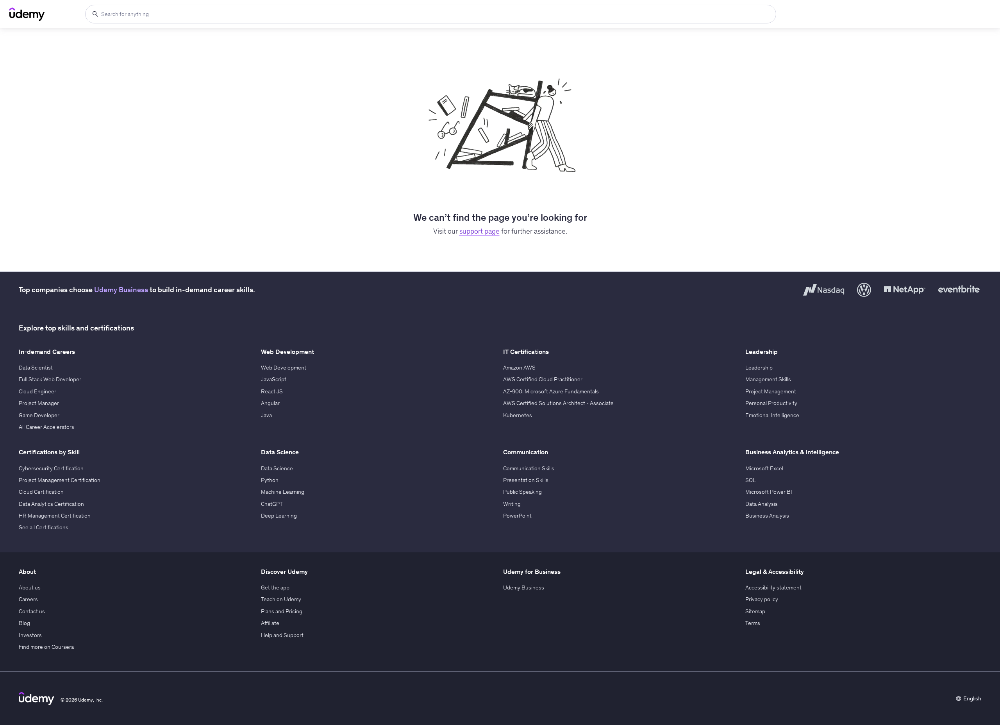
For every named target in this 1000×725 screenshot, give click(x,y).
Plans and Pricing (281, 611)
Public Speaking (522, 491)
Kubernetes (517, 415)
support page (479, 231)
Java (266, 415)
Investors (30, 635)
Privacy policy (761, 599)
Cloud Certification (41, 491)
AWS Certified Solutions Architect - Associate (558, 403)
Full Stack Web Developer (50, 379)
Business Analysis (767, 515)
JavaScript (273, 379)
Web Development (283, 367)
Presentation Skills (525, 480)
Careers (28, 599)
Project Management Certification (59, 480)
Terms (752, 623)
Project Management (770, 391)
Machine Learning (282, 491)
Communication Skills (528, 468)
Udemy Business (121, 289)
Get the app (275, 587)
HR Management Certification (55, 515)
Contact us (32, 611)
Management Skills (768, 379)
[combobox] (430, 14)
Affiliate (270, 623)
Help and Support (282, 635)
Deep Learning (279, 515)
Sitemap (755, 611)
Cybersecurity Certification (51, 468)
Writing (512, 503)
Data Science (277, 468)
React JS (272, 391)
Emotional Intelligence (772, 415)
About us (30, 587)
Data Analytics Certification (51, 503)
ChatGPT (272, 503)
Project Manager (39, 403)
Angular (270, 403)
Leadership (759, 367)
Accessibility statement (773, 587)
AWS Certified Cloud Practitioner (542, 379)
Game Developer (39, 415)
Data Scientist (36, 367)
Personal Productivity (771, 403)
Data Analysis (761, 503)
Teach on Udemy (281, 599)
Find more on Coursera (46, 646)
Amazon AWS (519, 367)
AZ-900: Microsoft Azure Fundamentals (551, 391)
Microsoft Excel (764, 468)
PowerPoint (517, 515)
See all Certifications (43, 527)
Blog (24, 623)
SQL (750, 480)
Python (270, 480)
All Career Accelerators (46, 426)
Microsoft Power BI (768, 491)
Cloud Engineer (37, 391)
